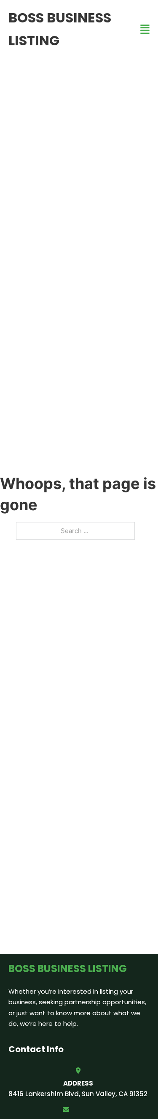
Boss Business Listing (59, 29)
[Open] (145, 29)
